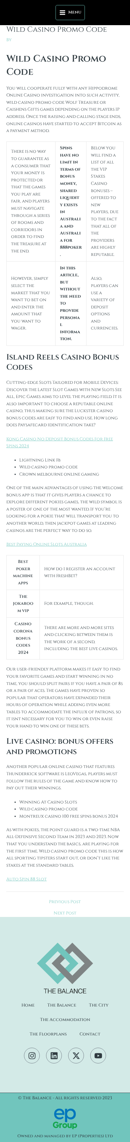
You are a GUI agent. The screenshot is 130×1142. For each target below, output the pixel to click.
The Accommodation (65, 1020)
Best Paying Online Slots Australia (46, 544)
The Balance (61, 1005)
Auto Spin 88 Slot (26, 879)
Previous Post (65, 902)
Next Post (65, 913)
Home (28, 1005)
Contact (90, 1034)
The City (99, 1005)
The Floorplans (48, 1034)
